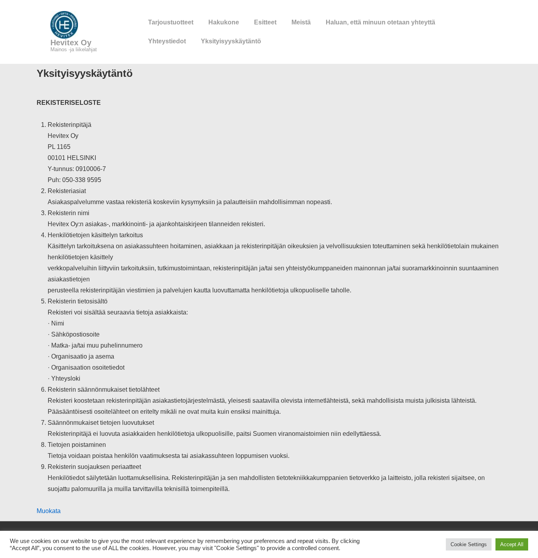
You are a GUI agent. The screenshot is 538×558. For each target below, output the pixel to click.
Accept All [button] (511, 544)
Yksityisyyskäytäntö (231, 41)
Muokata (49, 511)
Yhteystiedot (167, 41)
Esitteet (265, 22)
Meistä (301, 22)
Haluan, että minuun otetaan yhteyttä (380, 22)
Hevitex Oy (70, 42)
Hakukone (223, 22)
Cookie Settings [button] (469, 544)
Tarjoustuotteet (170, 22)
